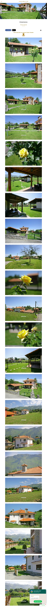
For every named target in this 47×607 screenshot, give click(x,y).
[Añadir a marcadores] (41, 30)
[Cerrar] (1, 1)
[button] (45, 590)
